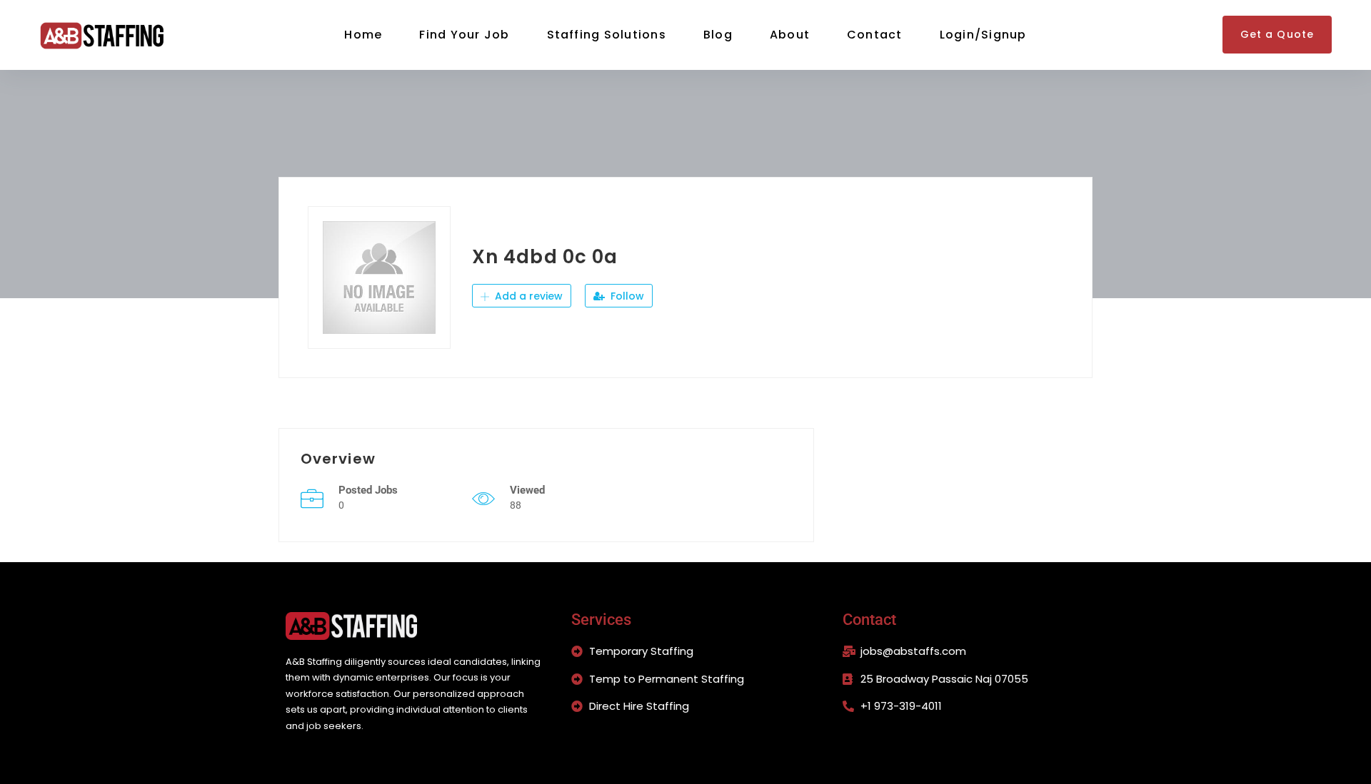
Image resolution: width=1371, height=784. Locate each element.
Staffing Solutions (606, 34)
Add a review (527, 296)
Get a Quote (1277, 34)
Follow (626, 296)
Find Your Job (464, 34)
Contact (875, 34)
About (790, 34)
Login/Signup (983, 34)
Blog (718, 34)
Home (363, 34)
